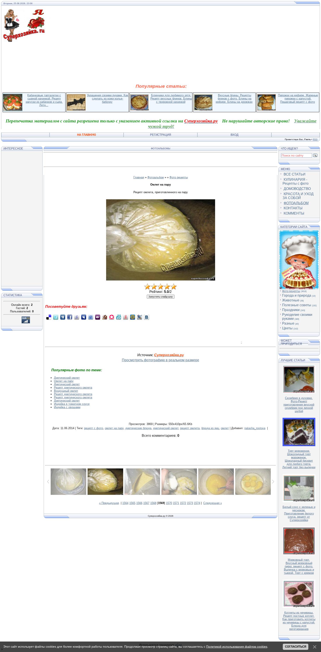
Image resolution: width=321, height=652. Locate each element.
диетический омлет (165, 428)
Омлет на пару (64, 381)
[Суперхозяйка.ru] (26, 11)
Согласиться (295, 646)
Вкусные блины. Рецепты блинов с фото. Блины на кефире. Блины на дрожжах (234, 98)
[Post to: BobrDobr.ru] (104, 317)
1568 (153, 503)
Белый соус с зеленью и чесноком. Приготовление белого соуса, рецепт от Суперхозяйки (299, 513)
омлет (225, 428)
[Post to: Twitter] (55, 317)
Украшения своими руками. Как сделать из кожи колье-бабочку (107, 98)
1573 (190, 503)
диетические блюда (138, 428)
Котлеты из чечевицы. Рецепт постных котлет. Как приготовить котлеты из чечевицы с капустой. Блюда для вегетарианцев (298, 621)
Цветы (287, 328)
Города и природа (296, 295)
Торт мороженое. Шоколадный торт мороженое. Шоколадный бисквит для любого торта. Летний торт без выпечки (298, 459)
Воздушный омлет (66, 390)
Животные (290, 300)
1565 (132, 503)
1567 (146, 503)
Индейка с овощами (67, 407)
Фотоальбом (155, 177)
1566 (139, 503)
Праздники (291, 310)
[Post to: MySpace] (83, 317)
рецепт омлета (190, 428)
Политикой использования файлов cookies (236, 646)
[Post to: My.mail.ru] (132, 317)
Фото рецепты (178, 177)
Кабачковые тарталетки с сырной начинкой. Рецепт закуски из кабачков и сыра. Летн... (44, 100)
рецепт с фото (93, 428)
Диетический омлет (67, 377)
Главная (138, 177)
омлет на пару (114, 428)
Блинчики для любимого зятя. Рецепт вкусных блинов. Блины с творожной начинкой (171, 98)
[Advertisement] (161, 63)
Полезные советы (296, 305)
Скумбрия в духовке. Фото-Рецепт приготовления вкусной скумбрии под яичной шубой (298, 404)
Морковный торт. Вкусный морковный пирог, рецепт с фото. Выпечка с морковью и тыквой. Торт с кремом (299, 566)
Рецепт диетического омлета (73, 387)
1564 (125, 503)
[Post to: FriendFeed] (90, 317)
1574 (197, 503)
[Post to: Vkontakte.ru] (146, 317)
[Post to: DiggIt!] (62, 317)
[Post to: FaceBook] (69, 317)
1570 (169, 503)
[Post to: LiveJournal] (139, 317)
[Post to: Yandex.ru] (125, 317)
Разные (288, 323)
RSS (315, 139)
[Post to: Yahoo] (97, 317)
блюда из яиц (210, 428)
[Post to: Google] (76, 317)
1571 (176, 503)
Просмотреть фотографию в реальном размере (160, 360)
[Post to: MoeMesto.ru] (118, 317)
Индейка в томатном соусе (72, 404)
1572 (183, 503)
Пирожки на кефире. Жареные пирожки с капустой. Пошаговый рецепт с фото (298, 98)
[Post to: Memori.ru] (111, 317)
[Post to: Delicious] (48, 317)
